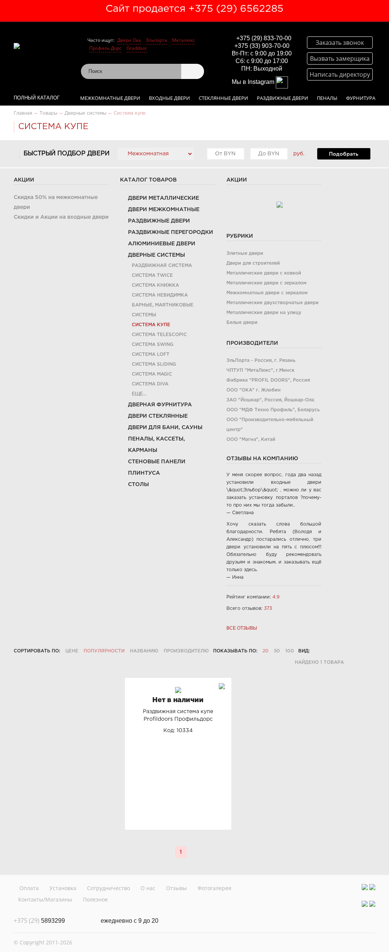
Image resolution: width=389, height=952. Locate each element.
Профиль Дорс (105, 48)
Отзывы (176, 888)
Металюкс (183, 40)
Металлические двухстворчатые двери (272, 303)
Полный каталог (37, 98)
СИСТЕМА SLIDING (154, 364)
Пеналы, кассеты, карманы (156, 445)
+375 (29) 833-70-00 (263, 38)
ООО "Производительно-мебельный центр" (269, 425)
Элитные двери (244, 253)
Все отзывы (241, 628)
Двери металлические (163, 198)
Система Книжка (155, 285)
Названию (144, 651)
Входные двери (169, 98)
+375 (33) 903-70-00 (261, 46)
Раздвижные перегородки (170, 232)
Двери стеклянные (158, 416)
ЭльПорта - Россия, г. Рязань (261, 360)
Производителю (186, 651)
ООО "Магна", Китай (250, 439)
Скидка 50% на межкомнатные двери (56, 202)
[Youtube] (372, 887)
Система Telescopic (159, 335)
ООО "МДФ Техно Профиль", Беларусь (273, 410)
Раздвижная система (162, 266)
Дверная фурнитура (160, 405)
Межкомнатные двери (110, 98)
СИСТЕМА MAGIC (152, 374)
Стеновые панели (156, 461)
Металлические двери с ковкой (263, 273)
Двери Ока (129, 40)
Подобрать (343, 154)
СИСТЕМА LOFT (150, 354)
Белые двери (242, 322)
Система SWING (152, 345)
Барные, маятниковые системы (162, 310)
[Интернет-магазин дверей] (43, 46)
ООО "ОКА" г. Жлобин (253, 390)
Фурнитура (360, 98)
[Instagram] (365, 887)
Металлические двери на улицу (263, 313)
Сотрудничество (108, 888)
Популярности (104, 651)
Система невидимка (160, 295)
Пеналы (327, 98)
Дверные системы (156, 255)
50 (277, 651)
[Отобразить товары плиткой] (318, 651)
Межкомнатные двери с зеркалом (267, 293)
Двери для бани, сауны (165, 427)
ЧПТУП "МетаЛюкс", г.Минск (260, 370)
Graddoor (137, 48)
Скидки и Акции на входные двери (61, 217)
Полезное (95, 899)
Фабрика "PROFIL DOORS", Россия (268, 380)
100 (289, 651)
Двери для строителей (253, 263)
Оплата (29, 888)
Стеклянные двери (223, 98)
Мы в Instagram (254, 82)
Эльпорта (156, 40)
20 (265, 651)
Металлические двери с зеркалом (266, 283)
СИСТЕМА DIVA (150, 384)
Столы (138, 484)
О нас (148, 888)
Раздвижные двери (282, 98)
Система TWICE (152, 275)
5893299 (39, 921)
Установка (62, 888)
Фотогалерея (214, 888)
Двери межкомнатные (163, 209)
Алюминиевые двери (161, 244)
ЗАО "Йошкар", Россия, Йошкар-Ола (270, 400)
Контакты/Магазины (45, 899)
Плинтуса (144, 473)
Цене (71, 651)
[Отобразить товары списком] (328, 651)
